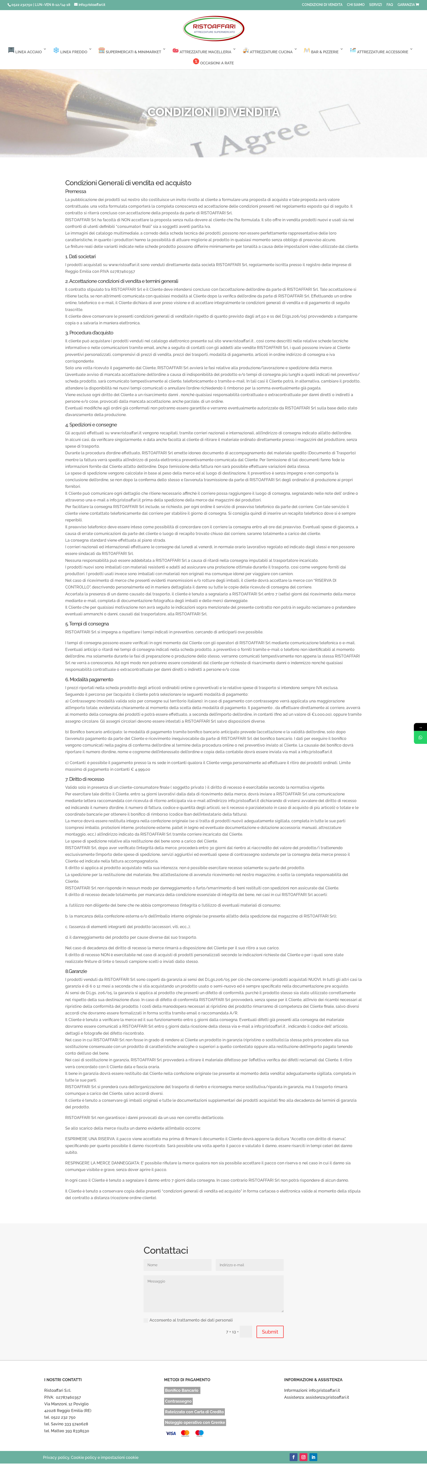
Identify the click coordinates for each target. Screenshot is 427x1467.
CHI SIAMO (356, 5)
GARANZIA (406, 5)
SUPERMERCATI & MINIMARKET (133, 52)
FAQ (389, 5)
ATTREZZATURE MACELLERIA (205, 52)
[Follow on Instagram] (303, 1457)
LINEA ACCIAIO (28, 52)
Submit (270, 1332)
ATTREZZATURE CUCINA (271, 52)
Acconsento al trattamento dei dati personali (191, 1320)
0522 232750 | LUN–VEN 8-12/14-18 (40, 5)
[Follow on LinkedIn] (313, 1457)
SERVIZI (375, 5)
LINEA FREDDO (73, 52)
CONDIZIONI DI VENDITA (322, 5)
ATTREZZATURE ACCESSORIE (382, 52)
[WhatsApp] (420, 737)
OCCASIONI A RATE (216, 63)
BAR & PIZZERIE (324, 52)
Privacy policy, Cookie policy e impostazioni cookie (90, 1457)
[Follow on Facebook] (294, 1457)
